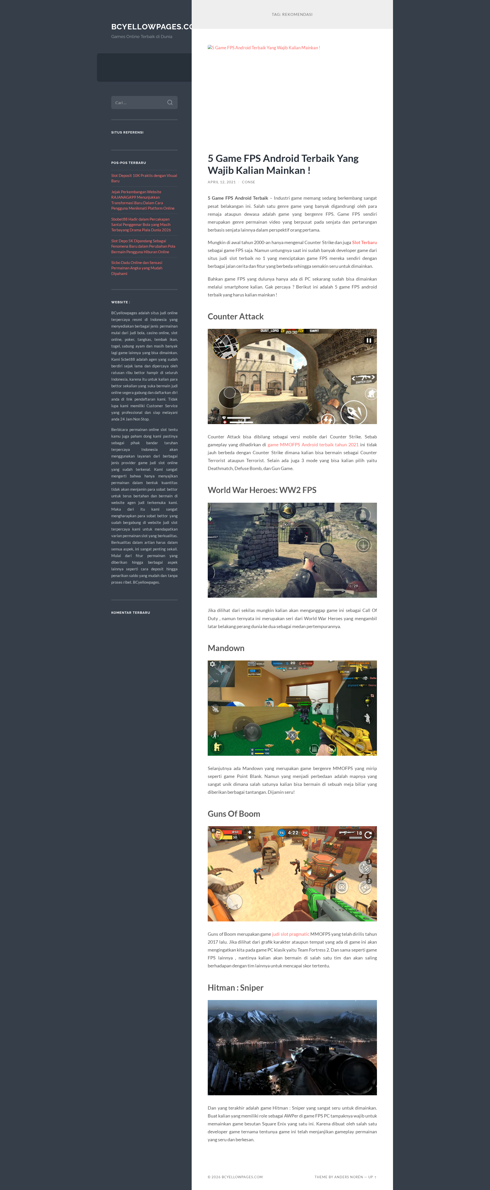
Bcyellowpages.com (156, 26)
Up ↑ (372, 1177)
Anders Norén (348, 1177)
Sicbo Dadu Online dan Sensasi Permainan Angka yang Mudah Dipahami (136, 268)
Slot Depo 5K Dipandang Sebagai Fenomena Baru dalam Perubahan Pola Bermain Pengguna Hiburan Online (143, 246)
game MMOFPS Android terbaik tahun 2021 (313, 444)
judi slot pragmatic (290, 934)
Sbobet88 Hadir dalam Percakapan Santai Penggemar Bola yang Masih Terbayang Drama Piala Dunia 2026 (141, 224)
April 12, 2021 (222, 182)
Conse (248, 182)
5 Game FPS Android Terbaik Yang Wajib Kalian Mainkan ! (283, 164)
